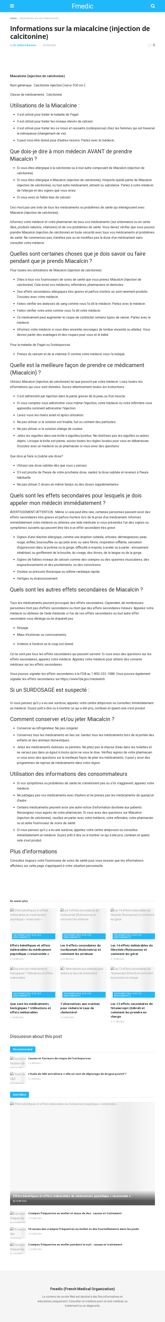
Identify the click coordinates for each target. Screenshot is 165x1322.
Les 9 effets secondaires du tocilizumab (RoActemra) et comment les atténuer (80, 949)
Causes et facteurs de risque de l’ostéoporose (59, 1058)
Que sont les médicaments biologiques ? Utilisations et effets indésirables (30, 1008)
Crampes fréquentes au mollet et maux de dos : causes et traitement (75, 1213)
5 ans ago (35, 1063)
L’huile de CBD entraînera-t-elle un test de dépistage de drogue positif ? (77, 1074)
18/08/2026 (18, 1017)
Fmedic (82, 6)
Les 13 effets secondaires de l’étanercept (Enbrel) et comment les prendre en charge (132, 1010)
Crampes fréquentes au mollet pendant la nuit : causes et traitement (75, 1244)
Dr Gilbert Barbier (24, 45)
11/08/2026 (118, 1022)
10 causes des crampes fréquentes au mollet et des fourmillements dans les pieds (83, 1229)
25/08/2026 (36, 1218)
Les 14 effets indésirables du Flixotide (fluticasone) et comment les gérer (132, 949)
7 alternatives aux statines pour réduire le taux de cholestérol (80, 1008)
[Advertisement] (82, 60)
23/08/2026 (68, 959)
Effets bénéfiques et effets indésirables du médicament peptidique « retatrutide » (30, 949)
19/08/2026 (118, 959)
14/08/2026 (68, 1017)
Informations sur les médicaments (39, 18)
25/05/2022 (49, 45)
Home (13, 18)
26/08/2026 (18, 959)
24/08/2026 (36, 1249)
